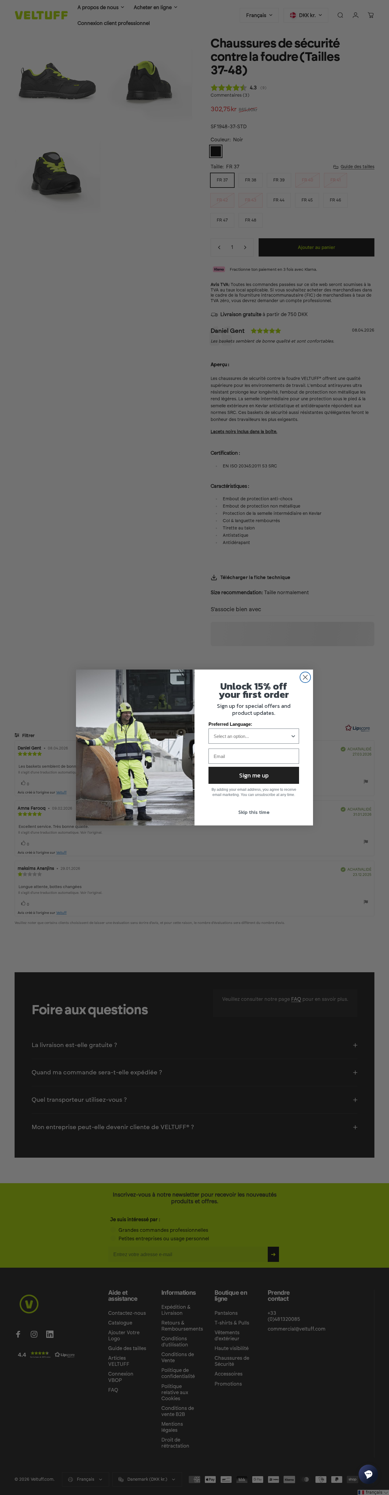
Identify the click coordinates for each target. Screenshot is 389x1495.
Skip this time (254, 812)
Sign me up (254, 775)
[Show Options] (293, 736)
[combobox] (252, 736)
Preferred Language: (230, 724)
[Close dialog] (305, 677)
